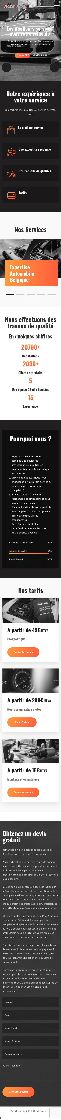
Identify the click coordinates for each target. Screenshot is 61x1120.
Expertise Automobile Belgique (22, 273)
